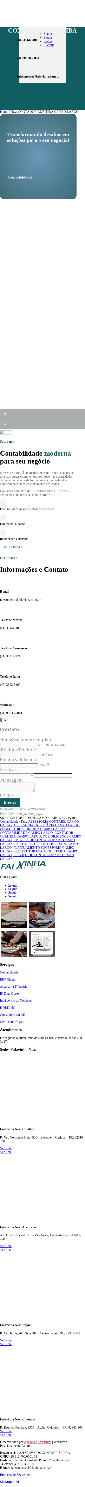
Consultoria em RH (12, 1014)
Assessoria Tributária (13, 986)
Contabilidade (9, 821)
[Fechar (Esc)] (71, 4)
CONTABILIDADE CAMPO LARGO (26, 832)
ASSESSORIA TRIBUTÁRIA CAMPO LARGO (46, 825)
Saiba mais (12, 547)
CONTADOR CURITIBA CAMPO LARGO (36, 834)
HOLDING (7, 1007)
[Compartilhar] (62, 4)
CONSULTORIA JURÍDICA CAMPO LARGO (32, 829)
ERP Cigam (7, 979)
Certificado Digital (12, 1021)
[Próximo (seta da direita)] (78, 743)
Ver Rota (6, 1148)
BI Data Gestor (10, 993)
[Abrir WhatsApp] (10, 1476)
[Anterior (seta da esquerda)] (7, 743)
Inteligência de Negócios (16, 1000)
